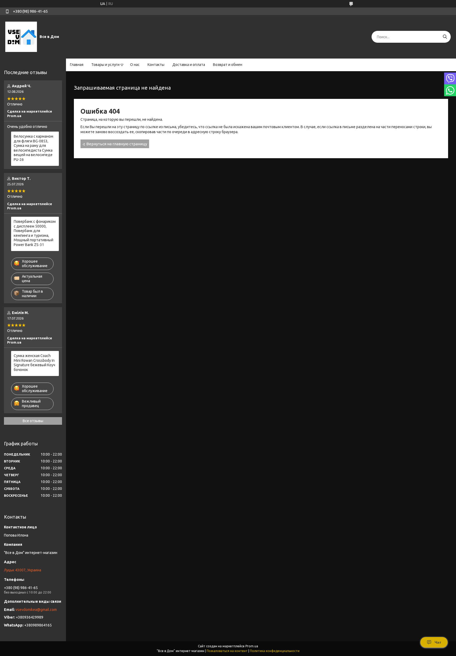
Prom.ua (251, 646)
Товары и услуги (105, 64)
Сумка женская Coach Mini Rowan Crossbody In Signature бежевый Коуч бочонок (34, 363)
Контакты (156, 64)
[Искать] (445, 37)
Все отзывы (33, 421)
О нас (135, 64)
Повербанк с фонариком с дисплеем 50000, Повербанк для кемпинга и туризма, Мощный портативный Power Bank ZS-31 (35, 233)
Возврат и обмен (227, 64)
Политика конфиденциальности (275, 651)
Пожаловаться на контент (227, 651)
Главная (76, 64)
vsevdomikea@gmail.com (36, 609)
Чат (438, 642)
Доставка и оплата (188, 64)
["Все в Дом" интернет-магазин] (21, 37)
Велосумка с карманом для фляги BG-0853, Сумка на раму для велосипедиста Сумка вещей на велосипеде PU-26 (33, 148)
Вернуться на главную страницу (116, 144)
